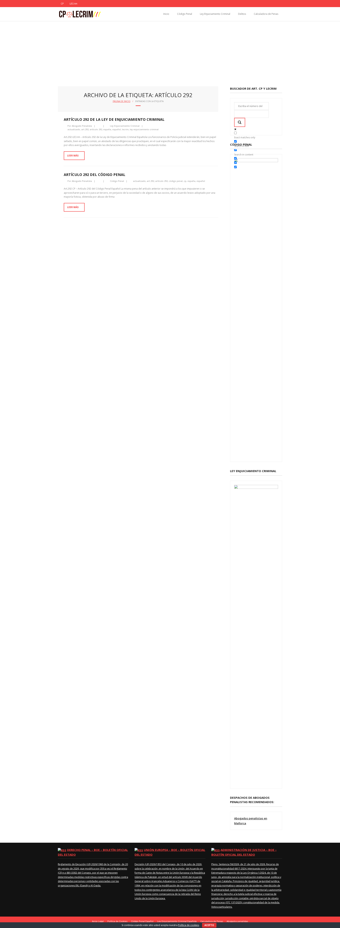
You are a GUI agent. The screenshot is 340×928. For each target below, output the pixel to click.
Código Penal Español (142, 921)
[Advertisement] (170, 50)
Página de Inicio (121, 101)
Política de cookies (188, 925)
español (116, 129)
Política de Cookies (117, 921)
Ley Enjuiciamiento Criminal (215, 14)
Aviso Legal (98, 921)
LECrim (73, 3)
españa (107, 129)
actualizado (73, 129)
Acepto (209, 925)
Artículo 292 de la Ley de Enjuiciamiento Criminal (114, 119)
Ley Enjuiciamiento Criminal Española (177, 921)
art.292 (85, 129)
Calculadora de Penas (266, 14)
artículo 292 (96, 129)
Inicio (166, 14)
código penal (176, 180)
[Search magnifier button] (239, 122)
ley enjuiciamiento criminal (144, 129)
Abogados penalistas (237, 921)
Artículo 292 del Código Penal (94, 174)
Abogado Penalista (82, 125)
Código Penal (184, 14)
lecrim (125, 129)
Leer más (73, 155)
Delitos (242, 14)
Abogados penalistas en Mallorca (250, 820)
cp (185, 180)
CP (62, 3)
